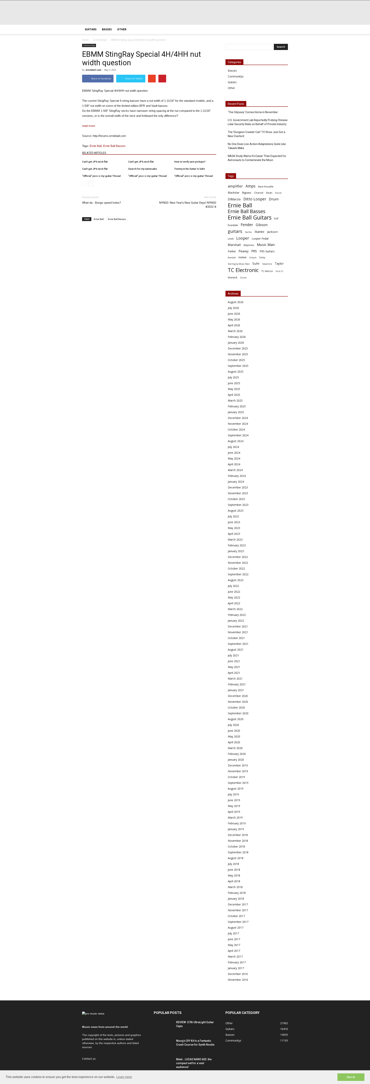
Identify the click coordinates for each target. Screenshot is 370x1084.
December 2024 (238, 418)
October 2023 (236, 499)
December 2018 (238, 835)
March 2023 (235, 539)
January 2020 (236, 759)
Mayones (249, 245)
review (242, 257)
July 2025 (233, 377)
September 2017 (238, 922)
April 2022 (234, 603)
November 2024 (238, 423)
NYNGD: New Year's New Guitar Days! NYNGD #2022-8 (187, 204)
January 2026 (236, 342)
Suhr (256, 263)
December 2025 (238, 348)
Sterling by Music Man (239, 264)
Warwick (232, 277)
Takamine (267, 264)
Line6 (231, 238)
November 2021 (238, 632)
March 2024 (235, 470)
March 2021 (235, 678)
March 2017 (235, 956)
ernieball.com (93, 69)
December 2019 (238, 765)
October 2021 (236, 638)
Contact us (89, 1058)
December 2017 (238, 904)
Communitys (89, 45)
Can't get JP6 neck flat (95, 161)
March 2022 (235, 609)
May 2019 (234, 806)
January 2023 (236, 551)
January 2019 (236, 829)
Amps (251, 186)
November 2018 (238, 840)
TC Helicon (267, 271)
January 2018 (236, 898)
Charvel (258, 192)
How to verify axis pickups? (189, 161)
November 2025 (238, 354)
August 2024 (235, 441)
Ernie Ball (96, 145)
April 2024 (234, 464)
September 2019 (238, 783)
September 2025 (238, 366)
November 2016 (238, 979)
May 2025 (234, 389)
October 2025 (236, 360)
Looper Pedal (260, 238)
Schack (252, 257)
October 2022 (236, 568)
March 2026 (235, 331)
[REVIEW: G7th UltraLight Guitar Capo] (163, 1027)
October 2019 (236, 777)
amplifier (235, 186)
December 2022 (238, 557)
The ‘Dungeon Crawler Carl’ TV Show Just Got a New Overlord (256, 134)
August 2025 (235, 371)
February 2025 (237, 406)
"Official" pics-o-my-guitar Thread (101, 176)
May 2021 (234, 667)
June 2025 (234, 383)
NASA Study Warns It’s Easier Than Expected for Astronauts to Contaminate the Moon (257, 158)
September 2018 (238, 852)
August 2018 (235, 858)
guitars (235, 231)
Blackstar (233, 192)
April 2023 (234, 534)
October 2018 (236, 846)
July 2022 (233, 586)
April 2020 (234, 742)
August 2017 (235, 927)
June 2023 (234, 522)
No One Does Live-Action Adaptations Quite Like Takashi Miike (257, 146)
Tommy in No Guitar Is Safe (189, 168)
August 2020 (235, 719)
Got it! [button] (351, 1077)
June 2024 (234, 452)
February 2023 (237, 545)
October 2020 (236, 707)
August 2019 (235, 788)
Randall (232, 257)
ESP (276, 218)
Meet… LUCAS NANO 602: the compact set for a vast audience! (194, 1063)
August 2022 (235, 580)
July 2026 (233, 308)
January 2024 (236, 481)
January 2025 (236, 412)
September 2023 (238, 505)
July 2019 (233, 794)
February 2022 (237, 615)
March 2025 (235, 400)
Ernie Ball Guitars (250, 217)
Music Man (266, 245)
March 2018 (235, 887)
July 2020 (233, 725)
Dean (269, 192)
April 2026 (234, 325)
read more (88, 125)
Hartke (248, 232)
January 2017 (236, 968)
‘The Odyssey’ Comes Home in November (253, 112)
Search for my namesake (142, 168)
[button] (283, 29)
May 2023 (234, 528)
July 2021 (233, 655)
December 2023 (238, 487)
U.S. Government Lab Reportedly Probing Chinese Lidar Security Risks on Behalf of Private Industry (258, 122)
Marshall (234, 245)
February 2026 (237, 337)
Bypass (246, 192)
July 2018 (233, 864)
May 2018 (234, 875)
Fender (247, 225)
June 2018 (234, 869)
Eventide (233, 225)
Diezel (278, 193)
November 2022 (238, 562)
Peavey (244, 251)
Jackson (272, 232)
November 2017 (238, 910)
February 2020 (237, 754)
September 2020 (238, 713)
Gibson (261, 225)
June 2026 (234, 313)
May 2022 (234, 597)
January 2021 (236, 690)
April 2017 (234, 951)
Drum (274, 199)
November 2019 (238, 771)
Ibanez (259, 232)
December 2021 (238, 626)
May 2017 (234, 945)
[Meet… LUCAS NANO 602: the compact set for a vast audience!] (163, 1064)
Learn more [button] (124, 1077)
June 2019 (234, 800)
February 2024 (237, 476)
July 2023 (233, 516)
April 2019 (234, 812)
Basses (107, 29)
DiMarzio (234, 199)
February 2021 (237, 684)
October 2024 (236, 429)
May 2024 (234, 458)
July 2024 (233, 447)
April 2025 (234, 395)
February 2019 (237, 823)
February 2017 (237, 962)
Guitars (91, 29)
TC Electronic (243, 270)
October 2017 (236, 916)
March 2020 (235, 748)
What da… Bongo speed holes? (101, 202)
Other (121, 29)
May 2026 (234, 319)
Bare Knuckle (265, 186)
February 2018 (237, 893)
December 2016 (238, 974)
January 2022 (236, 620)
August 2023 (235, 510)
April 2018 (234, 881)
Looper (242, 238)
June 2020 (234, 730)
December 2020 (238, 696)
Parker (232, 251)
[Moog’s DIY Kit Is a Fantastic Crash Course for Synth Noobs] (163, 1045)
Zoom (243, 277)
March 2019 (235, 817)
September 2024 (238, 435)
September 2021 (238, 644)
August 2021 (235, 649)
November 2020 (238, 701)
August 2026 (235, 302)
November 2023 (238, 493)
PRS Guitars (267, 251)
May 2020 (234, 736)
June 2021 (234, 661)
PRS (254, 251)
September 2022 (238, 574)
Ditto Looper (254, 199)
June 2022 (234, 591)
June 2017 (234, 939)
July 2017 (233, 933)
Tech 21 (279, 271)
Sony (262, 257)
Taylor (279, 264)
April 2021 (234, 673)
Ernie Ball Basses (114, 145)
